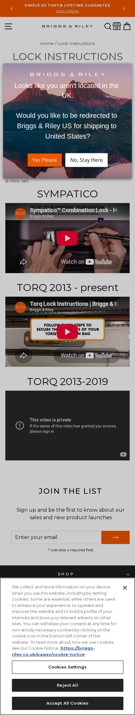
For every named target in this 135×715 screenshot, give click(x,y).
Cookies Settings (67, 666)
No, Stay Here (86, 160)
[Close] (125, 588)
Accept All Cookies (67, 703)
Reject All (67, 685)
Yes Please (44, 160)
